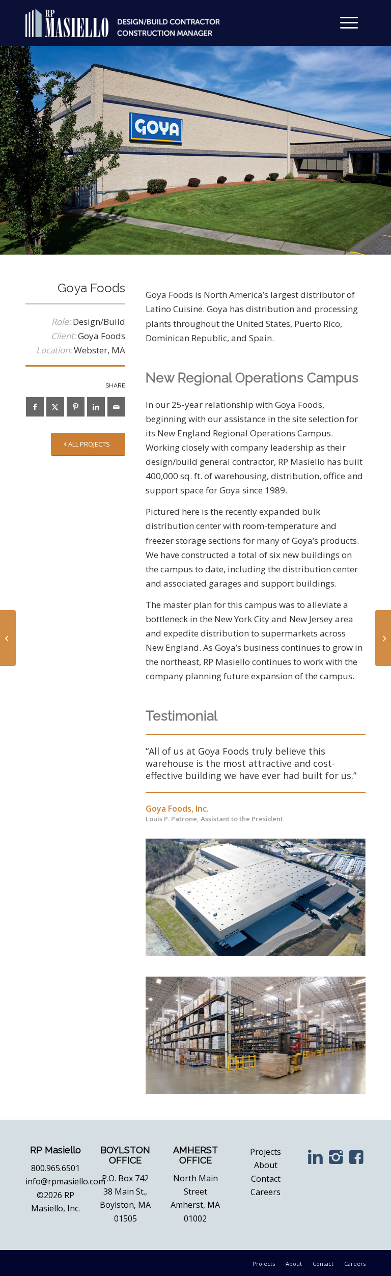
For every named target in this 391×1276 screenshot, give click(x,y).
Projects (265, 1151)
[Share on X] (55, 407)
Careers (265, 1192)
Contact (266, 1178)
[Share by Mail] (116, 407)
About (265, 1165)
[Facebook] (356, 1157)
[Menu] (348, 23)
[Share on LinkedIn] (96, 407)
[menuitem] (348, 23)
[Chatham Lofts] (383, 638)
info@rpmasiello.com (65, 1181)
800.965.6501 (55, 1167)
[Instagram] (336, 1157)
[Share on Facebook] (35, 407)
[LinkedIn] (315, 1157)
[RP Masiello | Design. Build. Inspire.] (122, 23)
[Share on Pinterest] (76, 407)
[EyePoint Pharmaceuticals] (8, 638)
